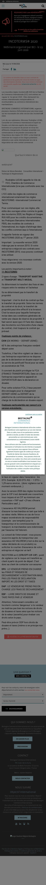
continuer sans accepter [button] (33, 414)
